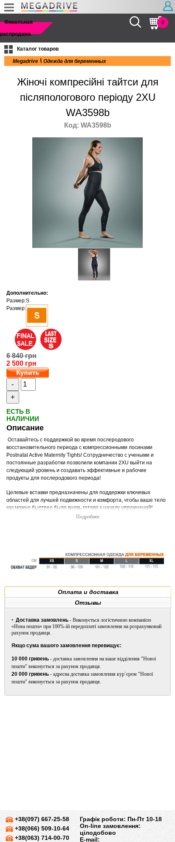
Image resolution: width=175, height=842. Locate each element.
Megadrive (25, 61)
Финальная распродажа (16, 28)
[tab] (88, 591)
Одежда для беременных (74, 61)
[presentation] (88, 592)
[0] (155, 22)
